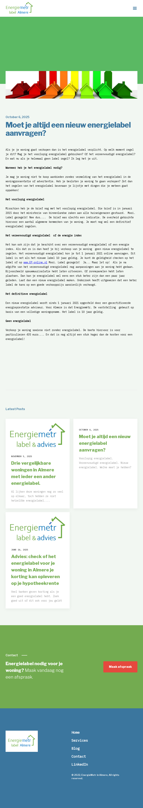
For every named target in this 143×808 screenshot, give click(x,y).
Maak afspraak (120, 667)
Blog (76, 748)
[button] (134, 8)
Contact (79, 756)
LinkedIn (80, 764)
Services (80, 740)
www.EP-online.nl (35, 262)
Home (76, 732)
